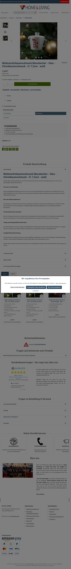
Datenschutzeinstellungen (17, 287)
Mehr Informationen (61, 283)
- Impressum (35, 291)
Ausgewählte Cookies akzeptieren (36, 287)
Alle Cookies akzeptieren (54, 287)
